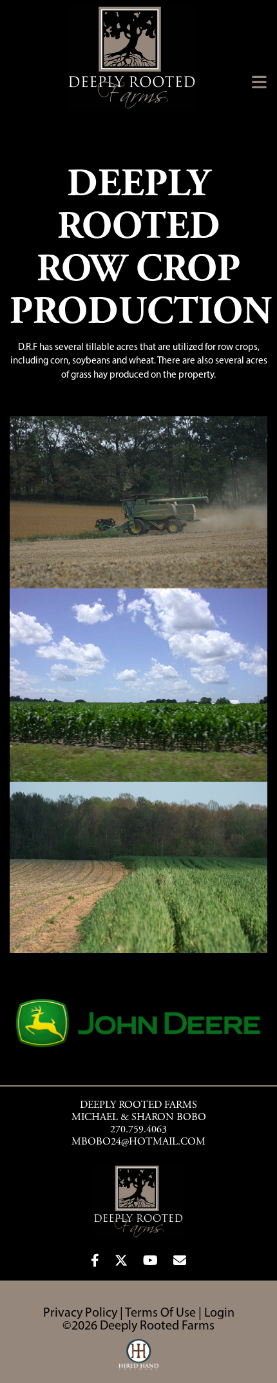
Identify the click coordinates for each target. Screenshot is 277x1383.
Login (219, 1313)
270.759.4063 (138, 1130)
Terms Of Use (160, 1313)
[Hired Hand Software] (139, 1360)
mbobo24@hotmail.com (138, 1142)
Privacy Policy (80, 1313)
